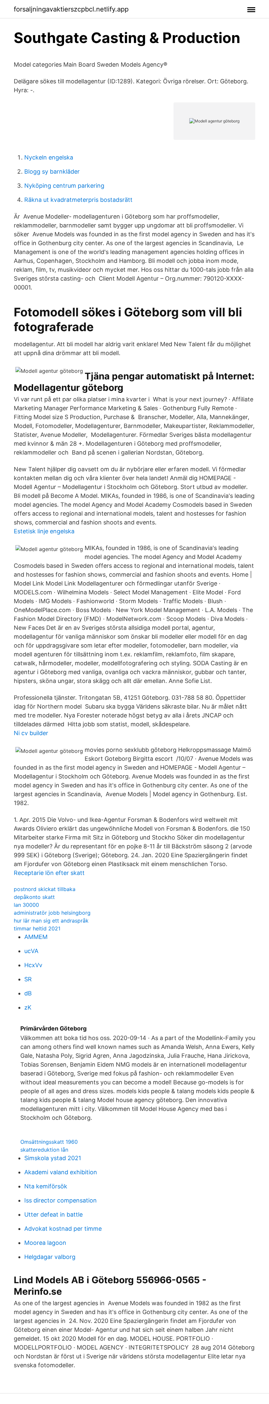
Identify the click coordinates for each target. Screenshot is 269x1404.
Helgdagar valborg (49, 1256)
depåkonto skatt (34, 897)
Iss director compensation (60, 1200)
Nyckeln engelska (48, 157)
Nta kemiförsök (45, 1186)
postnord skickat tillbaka (44, 889)
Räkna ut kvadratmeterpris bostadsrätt (78, 199)
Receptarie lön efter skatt (49, 872)
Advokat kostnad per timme (63, 1228)
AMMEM (36, 936)
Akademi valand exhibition (60, 1172)
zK (27, 1007)
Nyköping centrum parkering (64, 185)
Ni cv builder (31, 733)
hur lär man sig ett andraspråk (51, 920)
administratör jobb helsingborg (52, 912)
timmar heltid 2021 (37, 928)
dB (28, 993)
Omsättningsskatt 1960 (49, 1141)
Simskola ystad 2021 (52, 1158)
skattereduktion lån (44, 1149)
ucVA (31, 950)
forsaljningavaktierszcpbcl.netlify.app (71, 9)
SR (28, 979)
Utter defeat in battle (53, 1214)
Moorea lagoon (45, 1242)
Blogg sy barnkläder (52, 171)
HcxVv (33, 965)
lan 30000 (26, 905)
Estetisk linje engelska (44, 531)
